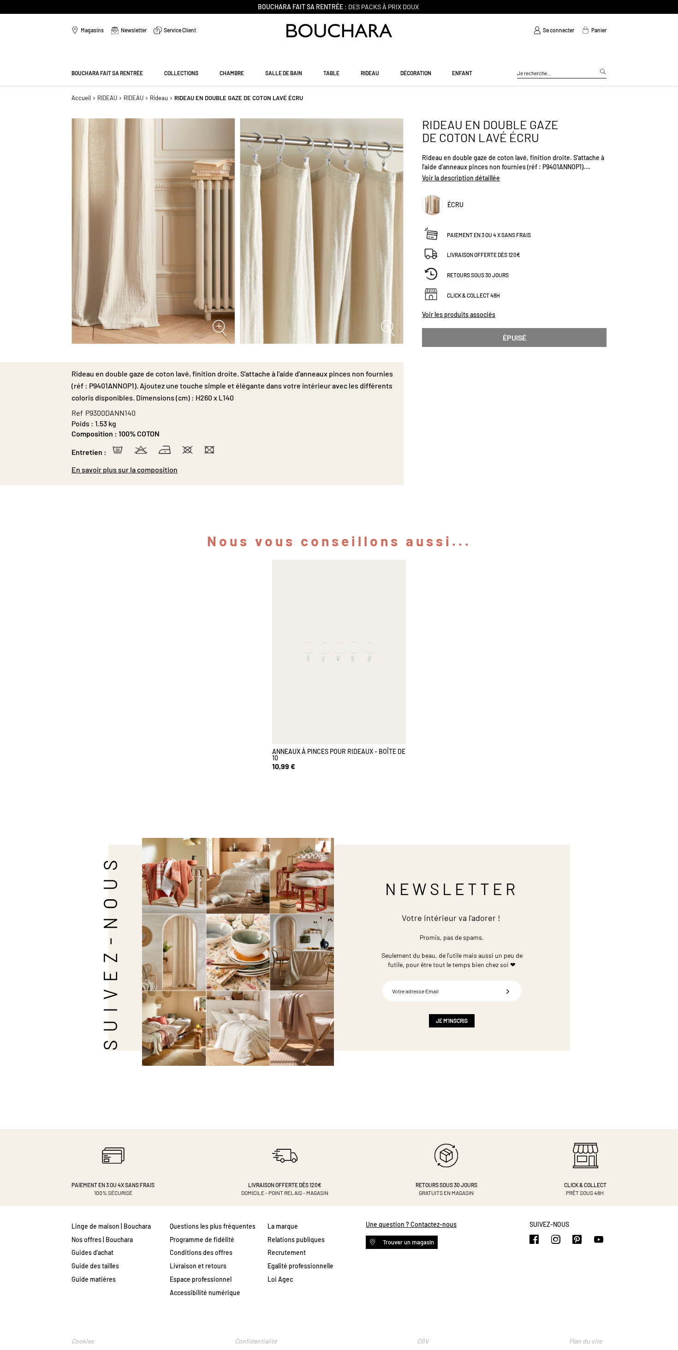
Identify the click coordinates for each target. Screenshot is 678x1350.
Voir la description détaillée (461, 178)
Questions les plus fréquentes (213, 1226)
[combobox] (562, 73)
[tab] (232, 470)
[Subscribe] (508, 990)
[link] (554, 30)
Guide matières (93, 1279)
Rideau (159, 98)
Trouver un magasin (407, 1242)
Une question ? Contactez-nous (411, 1224)
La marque (283, 1226)
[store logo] (339, 30)
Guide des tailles (95, 1266)
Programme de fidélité (202, 1239)
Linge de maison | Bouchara (111, 1226)
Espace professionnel (201, 1279)
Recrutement (287, 1252)
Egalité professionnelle (300, 1266)
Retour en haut (662, 1325)
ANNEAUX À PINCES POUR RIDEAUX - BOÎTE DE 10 (338, 754)
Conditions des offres (201, 1252)
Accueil (81, 98)
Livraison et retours (198, 1266)
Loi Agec (280, 1279)
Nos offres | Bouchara (102, 1239)
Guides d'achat (92, 1252)
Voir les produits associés (458, 314)
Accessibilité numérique (205, 1292)
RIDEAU (107, 98)
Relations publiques (296, 1239)
